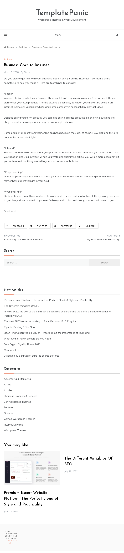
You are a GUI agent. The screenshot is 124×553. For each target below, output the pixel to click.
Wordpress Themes (15, 430)
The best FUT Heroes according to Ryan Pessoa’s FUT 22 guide (40, 321)
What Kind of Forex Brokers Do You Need (27, 338)
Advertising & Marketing (17, 378)
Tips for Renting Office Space (21, 327)
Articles (8, 59)
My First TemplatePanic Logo (103, 239)
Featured (9, 407)
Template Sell (11, 541)
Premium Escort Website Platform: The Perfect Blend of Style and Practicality (48, 300)
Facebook (18, 226)
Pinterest (67, 226)
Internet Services (13, 424)
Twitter (42, 226)
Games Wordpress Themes (19, 418)
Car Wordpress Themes (17, 401)
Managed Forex (13, 350)
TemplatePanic (62, 13)
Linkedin (90, 226)
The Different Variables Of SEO (21, 305)
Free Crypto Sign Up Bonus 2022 (22, 344)
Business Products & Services (20, 396)
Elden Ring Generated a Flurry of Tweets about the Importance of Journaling (47, 332)
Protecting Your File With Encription (23, 239)
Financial (8, 413)
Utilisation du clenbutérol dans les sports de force (31, 355)
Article (7, 384)
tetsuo (27, 72)
